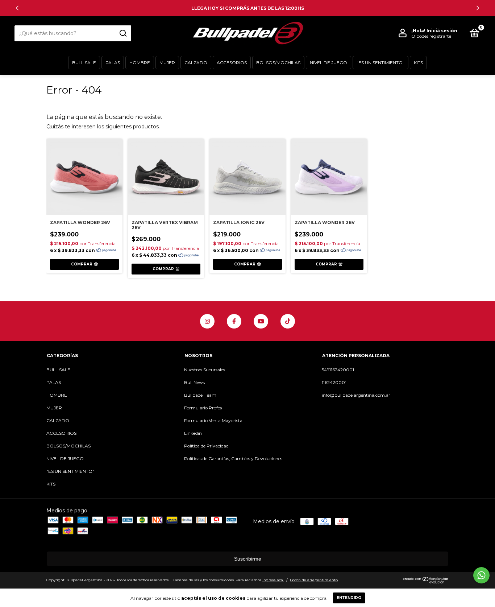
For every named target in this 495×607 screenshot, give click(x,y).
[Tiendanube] (426, 581)
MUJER (167, 62)
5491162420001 (338, 369)
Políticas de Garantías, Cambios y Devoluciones (233, 458)
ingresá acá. (273, 580)
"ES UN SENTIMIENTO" (380, 62)
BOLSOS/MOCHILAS (278, 62)
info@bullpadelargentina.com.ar (356, 395)
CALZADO (195, 62)
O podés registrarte (431, 36)
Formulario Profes (203, 407)
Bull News (194, 382)
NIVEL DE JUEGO (328, 62)
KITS (418, 62)
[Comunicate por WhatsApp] (481, 575)
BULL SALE (84, 62)
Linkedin (193, 433)
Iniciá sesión (442, 30)
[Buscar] (123, 33)
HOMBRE (139, 62)
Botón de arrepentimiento (314, 580)
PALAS (112, 62)
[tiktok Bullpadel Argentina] (287, 321)
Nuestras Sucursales (204, 369)
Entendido (349, 597)
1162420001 (334, 382)
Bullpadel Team (200, 395)
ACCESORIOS (232, 62)
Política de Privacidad (206, 446)
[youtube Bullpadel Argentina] (261, 321)
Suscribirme (247, 559)
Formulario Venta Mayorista (213, 420)
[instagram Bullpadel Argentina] (207, 321)
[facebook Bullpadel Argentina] (234, 321)
